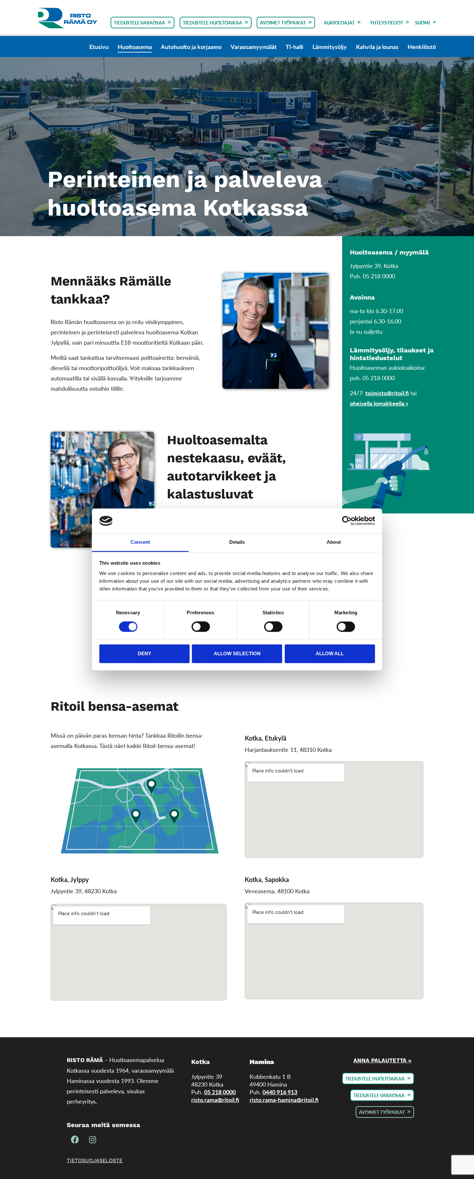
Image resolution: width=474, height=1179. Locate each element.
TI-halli (294, 47)
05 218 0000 (220, 1092)
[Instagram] (92, 1140)
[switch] (201, 627)
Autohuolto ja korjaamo (191, 47)
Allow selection (237, 653)
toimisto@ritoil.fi (387, 393)
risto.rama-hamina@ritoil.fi (284, 1100)
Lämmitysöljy (329, 47)
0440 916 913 (279, 1092)
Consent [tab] (140, 542)
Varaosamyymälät (254, 47)
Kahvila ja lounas (377, 47)
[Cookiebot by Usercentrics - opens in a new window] (347, 521)
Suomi (422, 22)
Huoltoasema (135, 47)
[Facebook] (75, 1140)
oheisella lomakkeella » (379, 403)
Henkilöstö (422, 47)
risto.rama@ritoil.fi (215, 1100)
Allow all (330, 653)
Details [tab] (237, 542)
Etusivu (99, 47)
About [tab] (334, 542)
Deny (144, 653)
